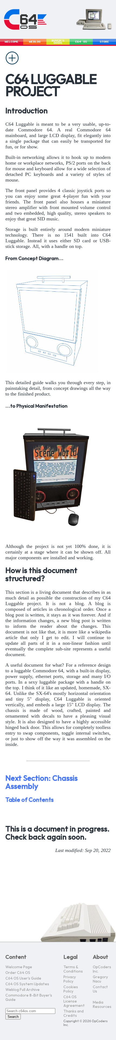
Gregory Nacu (100, 979)
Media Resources (102, 1004)
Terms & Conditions (73, 969)
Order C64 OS (17, 973)
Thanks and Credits (73, 1013)
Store (104, 42)
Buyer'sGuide (58, 42)
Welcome (12, 42)
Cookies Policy (70, 989)
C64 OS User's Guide (23, 978)
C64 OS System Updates (27, 984)
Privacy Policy (69, 979)
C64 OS (81, 42)
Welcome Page (18, 967)
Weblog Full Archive (22, 990)
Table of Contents (29, 800)
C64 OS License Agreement (74, 1001)
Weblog (35, 42)
